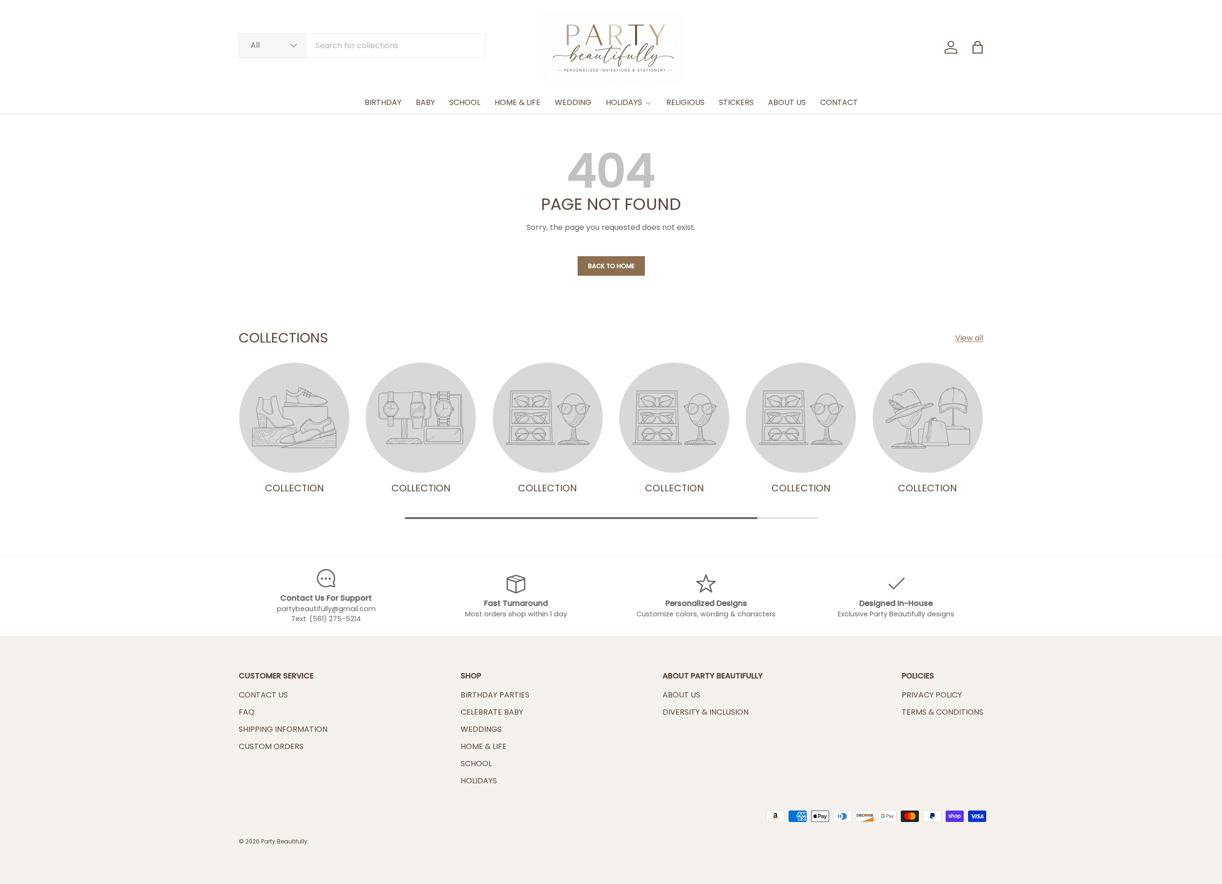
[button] (977, 47)
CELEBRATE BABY (492, 712)
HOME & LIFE (517, 102)
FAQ (246, 712)
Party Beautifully (284, 841)
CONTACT (839, 102)
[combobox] (362, 45)
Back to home (611, 266)
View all (969, 338)
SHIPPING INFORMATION (283, 729)
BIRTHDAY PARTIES (495, 694)
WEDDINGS (481, 729)
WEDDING (573, 102)
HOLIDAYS (624, 102)
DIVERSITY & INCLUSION (705, 712)
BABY (425, 102)
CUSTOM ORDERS (271, 746)
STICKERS (736, 102)
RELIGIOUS (685, 102)
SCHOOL (464, 102)
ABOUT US (787, 102)
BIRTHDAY (383, 102)
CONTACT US (263, 694)
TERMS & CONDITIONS (942, 712)
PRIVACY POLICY (932, 694)
